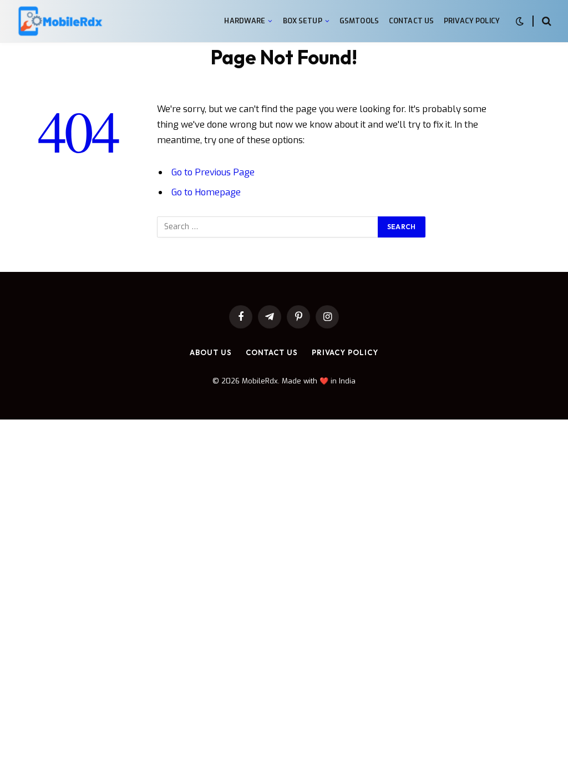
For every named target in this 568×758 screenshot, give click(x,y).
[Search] (545, 21)
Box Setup (302, 21)
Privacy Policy (472, 21)
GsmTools (359, 21)
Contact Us (411, 21)
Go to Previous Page (213, 172)
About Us (210, 352)
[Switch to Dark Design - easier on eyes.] (519, 21)
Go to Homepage (206, 192)
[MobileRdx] (60, 21)
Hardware (244, 21)
